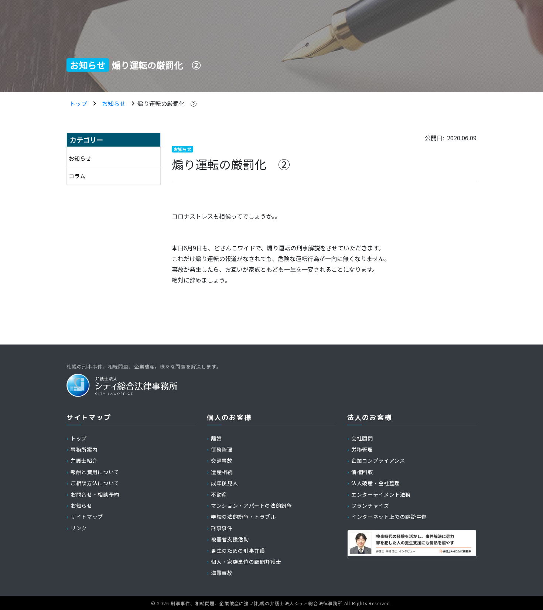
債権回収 (362, 472)
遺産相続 (222, 472)
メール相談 (458, 13)
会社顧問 (362, 438)
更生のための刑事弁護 (238, 550)
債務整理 (222, 449)
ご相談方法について (95, 483)
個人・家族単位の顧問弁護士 (246, 561)
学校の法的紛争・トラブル (243, 516)
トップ (78, 103)
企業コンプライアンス (378, 460)
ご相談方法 (376, 36)
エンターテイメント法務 (381, 494)
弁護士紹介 (165, 36)
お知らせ (114, 103)
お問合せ (429, 36)
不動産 (219, 494)
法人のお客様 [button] (272, 36)
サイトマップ (87, 516)
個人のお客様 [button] (218, 36)
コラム (77, 176)
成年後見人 (224, 483)
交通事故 (222, 460)
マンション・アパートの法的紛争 (251, 505)
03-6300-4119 (389, 13)
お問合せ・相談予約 (95, 494)
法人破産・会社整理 (375, 483)
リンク (79, 528)
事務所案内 (113, 36)
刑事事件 (222, 528)
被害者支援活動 (230, 539)
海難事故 (222, 572)
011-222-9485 (310, 13)
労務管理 (362, 449)
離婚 (216, 438)
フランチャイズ (370, 505)
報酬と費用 (325, 36)
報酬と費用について (95, 472)
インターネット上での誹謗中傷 (389, 516)
